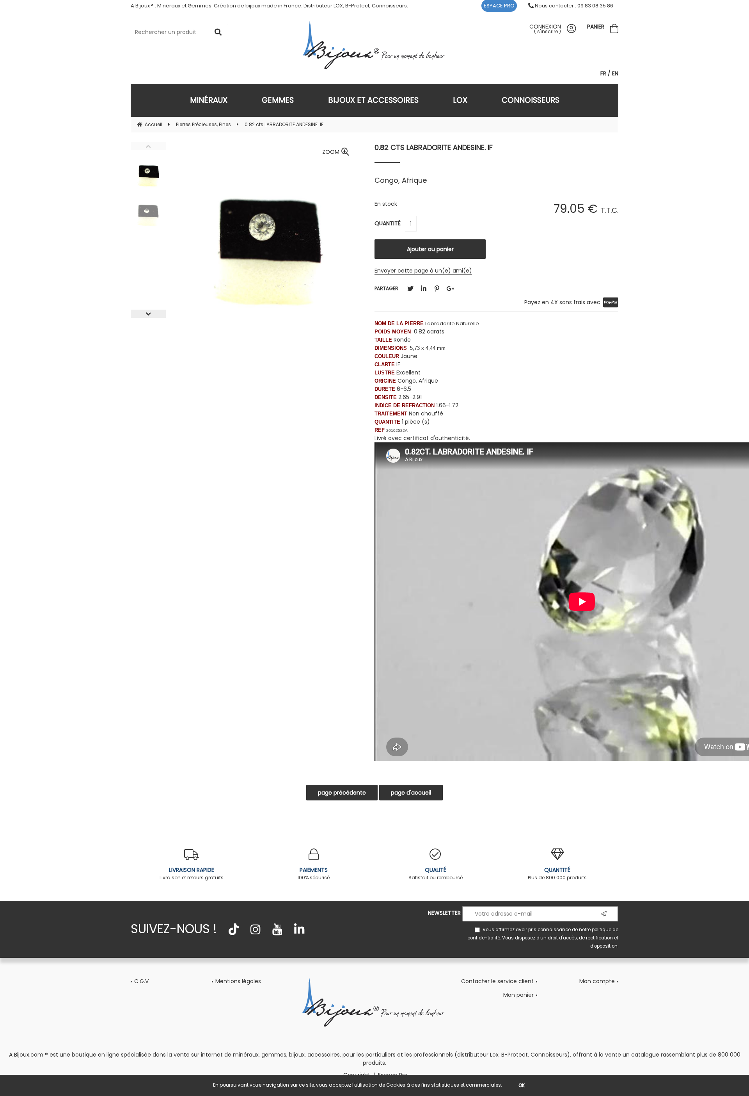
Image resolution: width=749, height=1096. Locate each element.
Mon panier (518, 995)
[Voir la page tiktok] (234, 929)
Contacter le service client (497, 981)
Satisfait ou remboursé (435, 873)
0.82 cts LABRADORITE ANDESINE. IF (433, 147)
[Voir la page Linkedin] (299, 929)
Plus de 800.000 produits (557, 873)
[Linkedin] (424, 289)
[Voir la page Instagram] (255, 929)
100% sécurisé (313, 873)
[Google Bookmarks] (450, 289)
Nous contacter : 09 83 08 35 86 (573, 5)
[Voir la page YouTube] (277, 929)
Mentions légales (238, 981)
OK (521, 1085)
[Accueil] (374, 45)
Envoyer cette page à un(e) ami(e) (423, 270)
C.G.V (141, 981)
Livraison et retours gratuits (192, 873)
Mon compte (597, 981)
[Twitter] (410, 289)
